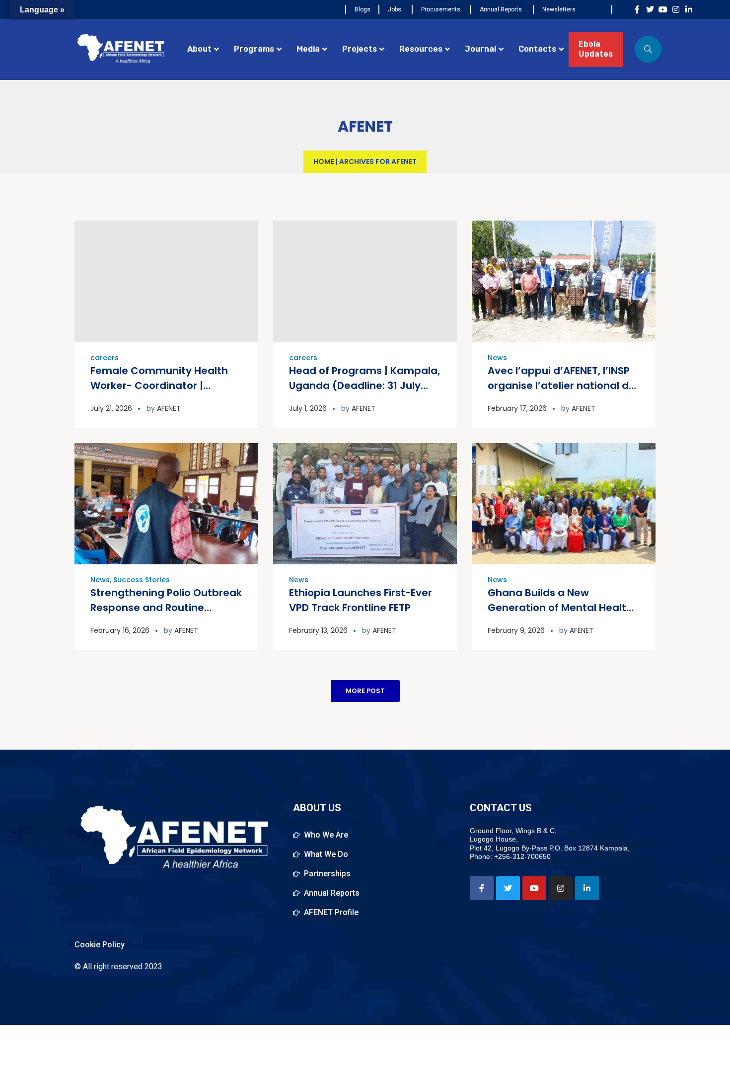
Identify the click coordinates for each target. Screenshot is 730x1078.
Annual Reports (501, 9)
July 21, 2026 (111, 408)
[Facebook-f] (637, 9)
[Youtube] (663, 9)
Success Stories (141, 580)
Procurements (440, 9)
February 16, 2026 (119, 630)
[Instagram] (676, 9)
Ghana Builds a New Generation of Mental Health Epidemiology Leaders (560, 607)
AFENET (169, 408)
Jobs (394, 9)
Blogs (362, 9)
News (497, 358)
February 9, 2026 (516, 630)
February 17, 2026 (517, 408)
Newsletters (559, 9)
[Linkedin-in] (689, 9)
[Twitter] (650, 9)
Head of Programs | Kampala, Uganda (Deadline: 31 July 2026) (364, 385)
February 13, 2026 (318, 630)
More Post (365, 690)
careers (104, 358)
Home (323, 161)
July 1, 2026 (308, 408)
